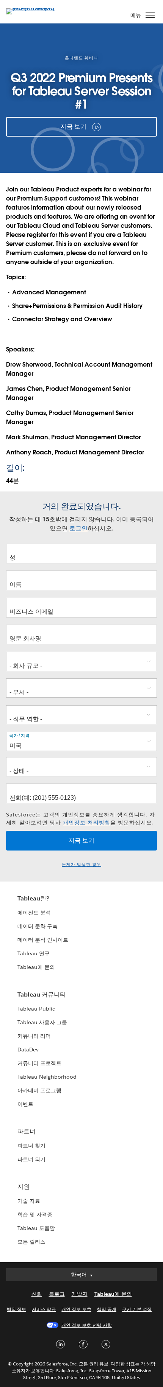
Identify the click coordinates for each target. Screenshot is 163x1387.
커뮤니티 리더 (34, 1035)
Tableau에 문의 (36, 967)
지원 (23, 1187)
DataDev (28, 1049)
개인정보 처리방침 (86, 822)
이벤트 (25, 1104)
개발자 (80, 1294)
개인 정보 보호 (76, 1309)
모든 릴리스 (31, 1241)
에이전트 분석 (34, 912)
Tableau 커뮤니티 (41, 994)
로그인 (78, 528)
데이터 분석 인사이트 (42, 939)
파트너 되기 (31, 1159)
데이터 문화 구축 (37, 926)
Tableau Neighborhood (47, 1076)
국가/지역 (19, 736)
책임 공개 (106, 1309)
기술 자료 (28, 1200)
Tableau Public (36, 1008)
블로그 (57, 1294)
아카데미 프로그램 (39, 1090)
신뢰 (36, 1294)
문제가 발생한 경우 (81, 865)
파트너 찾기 (31, 1145)
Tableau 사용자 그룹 (42, 1022)
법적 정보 (16, 1309)
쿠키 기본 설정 (137, 1309)
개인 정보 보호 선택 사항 (86, 1325)
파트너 (26, 1131)
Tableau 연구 (33, 953)
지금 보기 (73, 127)
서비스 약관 (44, 1309)
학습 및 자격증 (34, 1214)
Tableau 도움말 (36, 1228)
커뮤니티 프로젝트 (39, 1063)
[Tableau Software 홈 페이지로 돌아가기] (32, 8)
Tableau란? (33, 898)
